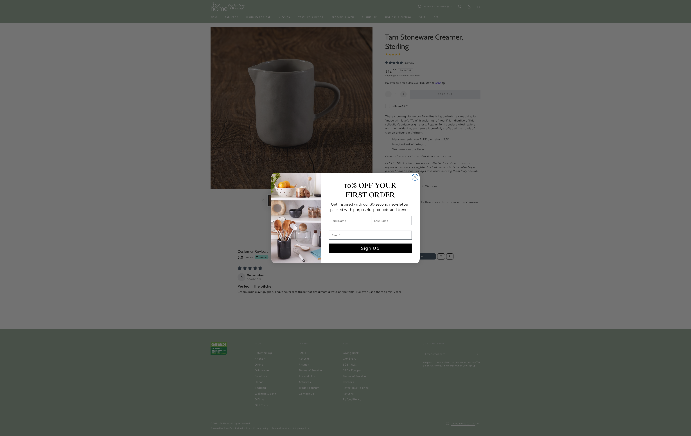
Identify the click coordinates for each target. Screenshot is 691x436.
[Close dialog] (415, 177)
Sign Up (370, 248)
